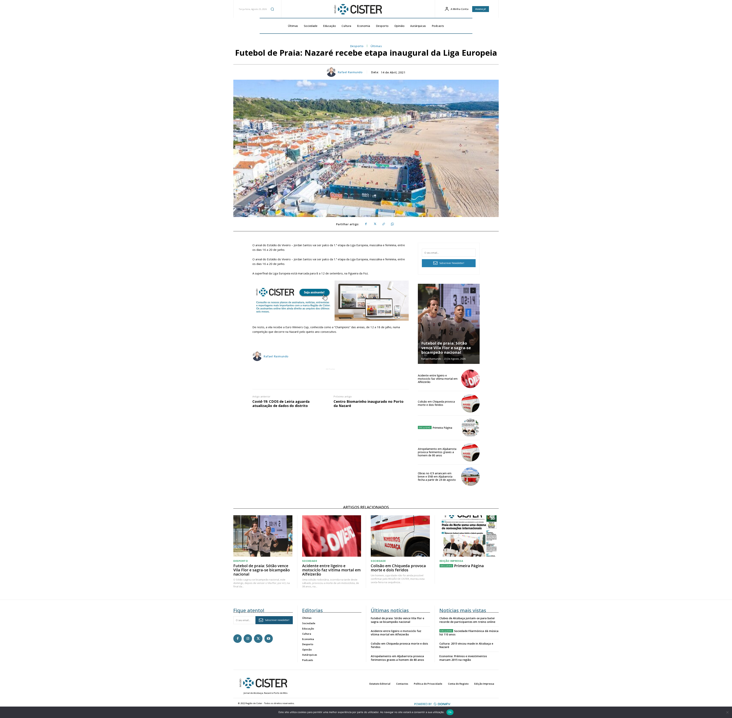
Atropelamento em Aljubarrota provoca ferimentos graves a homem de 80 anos (437, 452)
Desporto (357, 46)
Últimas (376, 46)
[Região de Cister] (357, 9)
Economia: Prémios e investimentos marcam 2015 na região (463, 657)
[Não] (727, 712)
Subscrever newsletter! (277, 620)
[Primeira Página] (470, 427)
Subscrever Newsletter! (451, 263)
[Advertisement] (330, 379)
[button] (272, 9)
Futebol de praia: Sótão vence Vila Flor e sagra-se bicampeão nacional (446, 348)
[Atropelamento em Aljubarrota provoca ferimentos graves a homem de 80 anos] (470, 452)
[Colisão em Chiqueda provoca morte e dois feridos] (470, 403)
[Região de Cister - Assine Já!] (330, 301)
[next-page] (473, 290)
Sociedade (309, 561)
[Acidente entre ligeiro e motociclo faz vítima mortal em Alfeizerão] (470, 379)
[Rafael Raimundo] (332, 72)
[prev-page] (466, 290)
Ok (450, 712)
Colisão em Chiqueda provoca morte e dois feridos (436, 403)
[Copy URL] (383, 224)
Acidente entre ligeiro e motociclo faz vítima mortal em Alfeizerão (438, 379)
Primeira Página (442, 427)
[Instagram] (248, 638)
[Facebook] (366, 224)
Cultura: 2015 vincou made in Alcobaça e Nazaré (466, 645)
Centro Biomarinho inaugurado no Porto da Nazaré (369, 404)
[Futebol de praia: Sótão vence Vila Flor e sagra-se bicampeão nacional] (449, 324)
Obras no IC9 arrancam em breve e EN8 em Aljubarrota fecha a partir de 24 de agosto (437, 476)
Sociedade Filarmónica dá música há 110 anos (468, 632)
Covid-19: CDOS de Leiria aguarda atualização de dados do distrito (281, 404)
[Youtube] (268, 638)
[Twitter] (374, 224)
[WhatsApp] (392, 224)
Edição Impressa (451, 561)
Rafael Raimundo (350, 72)
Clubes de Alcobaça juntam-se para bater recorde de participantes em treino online (467, 619)
